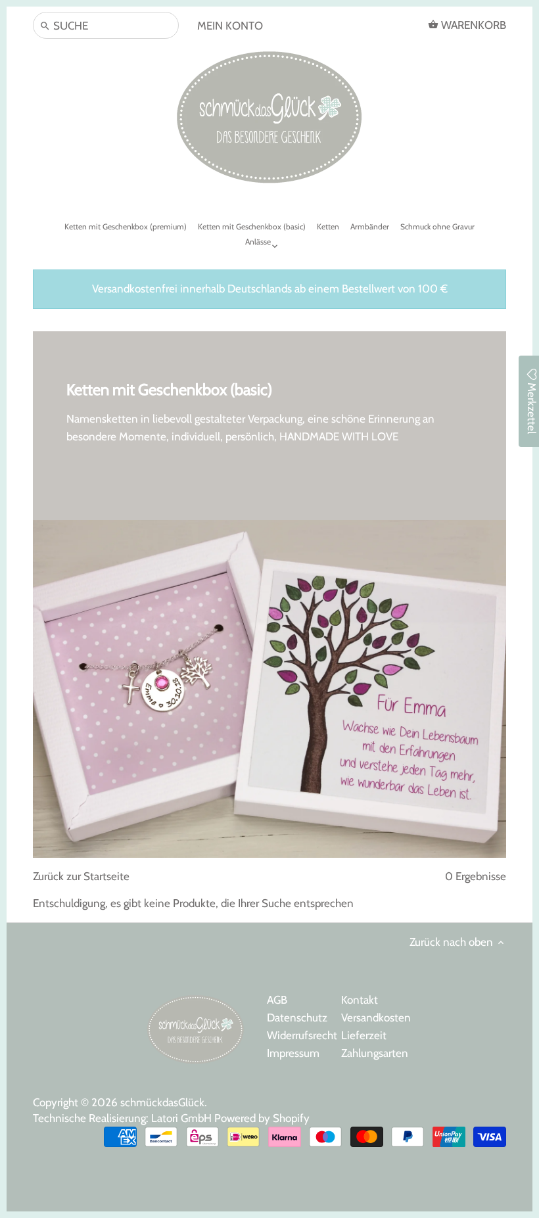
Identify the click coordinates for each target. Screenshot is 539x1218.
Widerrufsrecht (302, 1035)
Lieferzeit (364, 1035)
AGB (277, 999)
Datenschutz (297, 1017)
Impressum (293, 1053)
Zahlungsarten (374, 1053)
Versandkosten (376, 1017)
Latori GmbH (182, 1118)
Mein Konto (230, 25)
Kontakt (359, 999)
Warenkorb (472, 25)
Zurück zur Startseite (81, 876)
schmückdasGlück (162, 1102)
